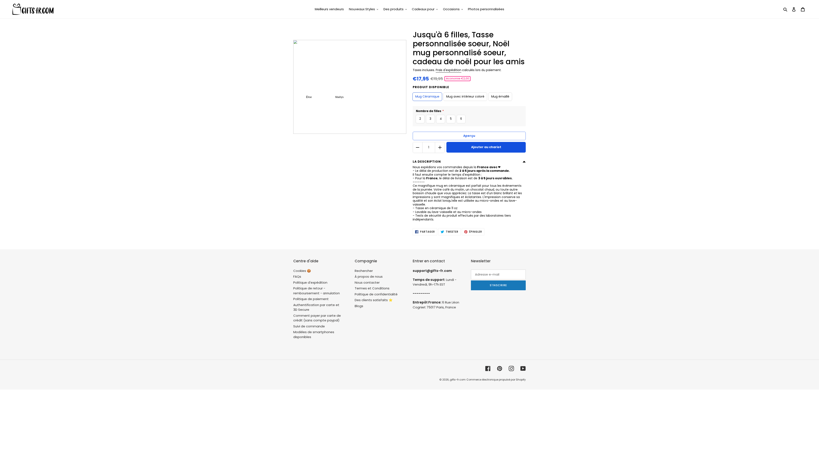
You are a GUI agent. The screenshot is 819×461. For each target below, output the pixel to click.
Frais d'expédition (448, 70)
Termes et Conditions (372, 288)
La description (427, 161)
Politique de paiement (311, 299)
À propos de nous (369, 276)
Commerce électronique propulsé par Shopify (496, 379)
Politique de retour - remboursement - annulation (316, 290)
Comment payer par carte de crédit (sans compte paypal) (317, 318)
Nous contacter (367, 282)
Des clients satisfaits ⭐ (374, 300)
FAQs (297, 276)
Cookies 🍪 (302, 270)
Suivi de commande (309, 326)
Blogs (359, 306)
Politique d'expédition (310, 282)
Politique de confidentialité (376, 294)
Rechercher (364, 270)
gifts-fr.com (458, 379)
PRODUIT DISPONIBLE (431, 87)
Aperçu (469, 136)
